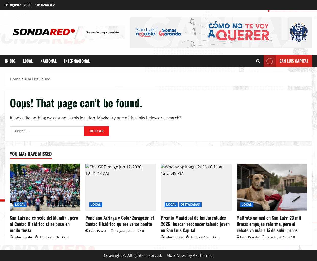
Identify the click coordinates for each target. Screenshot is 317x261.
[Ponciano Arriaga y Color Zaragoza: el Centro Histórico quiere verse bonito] (120, 187)
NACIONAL (48, 61)
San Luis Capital (293, 61)
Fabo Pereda (23, 237)
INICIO (10, 61)
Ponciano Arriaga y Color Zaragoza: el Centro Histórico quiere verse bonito (119, 220)
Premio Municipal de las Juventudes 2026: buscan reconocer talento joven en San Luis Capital (195, 223)
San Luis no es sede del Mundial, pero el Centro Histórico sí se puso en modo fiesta (44, 223)
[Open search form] (258, 61)
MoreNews (176, 255)
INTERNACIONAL (77, 61)
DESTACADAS (190, 205)
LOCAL (28, 61)
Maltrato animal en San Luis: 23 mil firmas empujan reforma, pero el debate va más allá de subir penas (269, 223)
